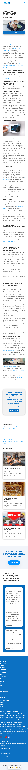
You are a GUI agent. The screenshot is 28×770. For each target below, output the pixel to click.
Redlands (2, 702)
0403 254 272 (6, 79)
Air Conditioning (7, 426)
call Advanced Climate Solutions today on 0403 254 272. (13, 65)
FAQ (1, 695)
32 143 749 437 (6, 754)
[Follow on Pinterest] (6, 737)
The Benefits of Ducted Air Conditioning (10, 499)
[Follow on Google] (9, 737)
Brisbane (2, 706)
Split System (3, 663)
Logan (1, 704)
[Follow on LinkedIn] (4, 737)
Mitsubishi (2, 688)
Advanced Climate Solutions (9, 366)
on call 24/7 (20, 377)
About (1, 693)
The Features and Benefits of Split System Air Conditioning (12, 469)
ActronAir (2, 683)
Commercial (3, 669)
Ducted (2, 665)
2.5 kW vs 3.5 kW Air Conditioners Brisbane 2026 (12, 529)
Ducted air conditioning (8, 44)
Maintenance (3, 676)
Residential (2, 667)
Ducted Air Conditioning (9, 428)
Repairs (2, 679)
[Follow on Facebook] (1, 737)
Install (1, 674)
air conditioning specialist (9, 350)
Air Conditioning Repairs (18, 426)
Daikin (1, 686)
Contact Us (14, 411)
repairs (17, 340)
